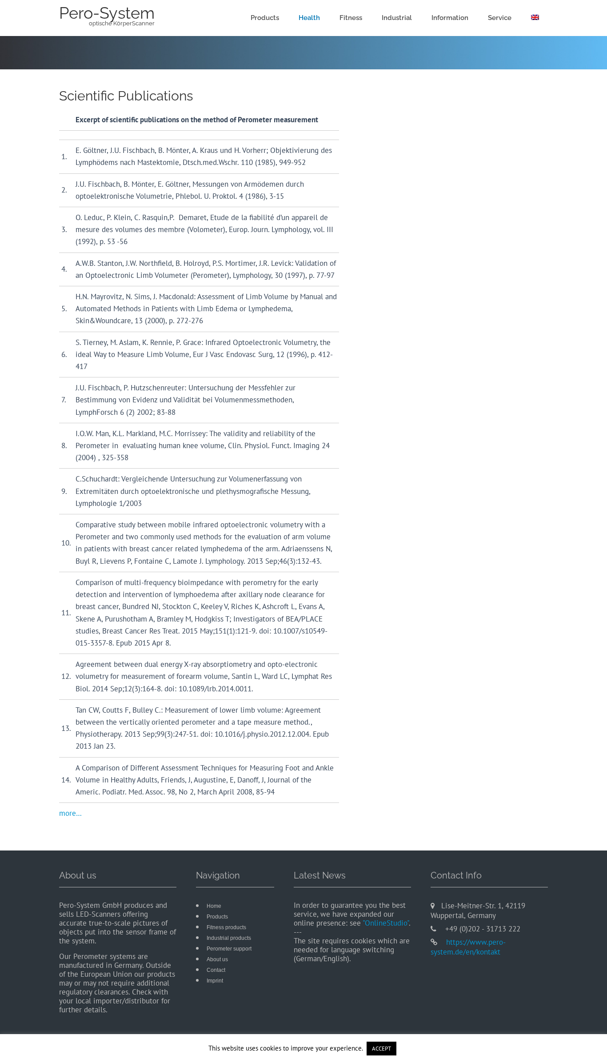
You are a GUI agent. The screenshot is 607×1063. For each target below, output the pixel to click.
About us (217, 959)
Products (265, 18)
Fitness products (226, 927)
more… (70, 813)
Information (449, 18)
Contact (216, 970)
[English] (535, 18)
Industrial (397, 18)
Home (214, 906)
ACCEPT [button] (381, 1048)
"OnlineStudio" (386, 923)
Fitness (350, 18)
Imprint (215, 981)
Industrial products (229, 938)
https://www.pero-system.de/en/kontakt (468, 947)
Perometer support (229, 949)
